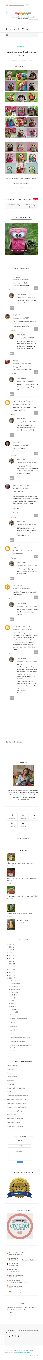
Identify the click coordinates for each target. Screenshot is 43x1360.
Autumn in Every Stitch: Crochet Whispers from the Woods (23, 879)
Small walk (13, 1026)
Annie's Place (13, 1258)
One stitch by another (17, 251)
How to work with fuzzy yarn (16, 1088)
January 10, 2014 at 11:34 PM (26, 422)
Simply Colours (14, 1269)
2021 (10, 958)
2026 (10, 944)
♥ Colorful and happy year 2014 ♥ (21, 1045)
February (14, 1009)
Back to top (32, 1356)
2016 (10, 972)
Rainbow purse (11, 1114)
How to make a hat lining (15, 1126)
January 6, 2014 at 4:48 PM (21, 404)
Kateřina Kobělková (23, 401)
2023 (10, 952)
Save (36, 199)
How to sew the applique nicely (17, 1107)
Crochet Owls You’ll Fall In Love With (19, 914)
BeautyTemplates (25, 1350)
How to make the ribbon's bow (17, 1099)
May (12, 1000)
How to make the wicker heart (16, 1103)
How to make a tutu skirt (15, 1118)
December (14, 981)
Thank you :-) (14, 1034)
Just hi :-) (13, 1030)
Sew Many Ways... (15, 1280)
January (13, 1012)
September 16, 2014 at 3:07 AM (22, 629)
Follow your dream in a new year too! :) (20, 863)
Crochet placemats (13, 1065)
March (13, 1006)
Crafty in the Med (22, 485)
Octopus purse (12, 1073)
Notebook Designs (14, 1271)
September (14, 989)
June (12, 998)
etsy (34, 818)
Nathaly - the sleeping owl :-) (19, 1018)
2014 (10, 978)
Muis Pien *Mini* (14, 1265)
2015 (10, 975)
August (13, 992)
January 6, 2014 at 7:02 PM (21, 445)
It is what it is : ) (21, 626)
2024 (10, 950)
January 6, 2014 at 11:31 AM (26, 297)
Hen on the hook (22, 920)
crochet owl (21, 46)
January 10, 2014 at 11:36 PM (26, 524)
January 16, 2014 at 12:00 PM (22, 550)
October (13, 986)
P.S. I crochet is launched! (17, 1288)
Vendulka (22, 294)
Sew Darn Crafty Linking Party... (18, 1282)
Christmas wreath (12, 1092)
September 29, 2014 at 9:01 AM (27, 606)
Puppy (12, 1022)
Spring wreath (11, 1080)
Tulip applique (11, 1084)
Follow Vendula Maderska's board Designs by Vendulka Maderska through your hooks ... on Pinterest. (21, 1309)
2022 (10, 955)
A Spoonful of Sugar (16, 1292)
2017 (10, 969)
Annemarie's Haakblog (17, 1253)
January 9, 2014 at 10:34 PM (22, 488)
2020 (10, 961)
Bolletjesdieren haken (15, 1254)
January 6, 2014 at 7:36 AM (21, 279)
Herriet (16, 442)
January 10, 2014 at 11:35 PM (26, 462)
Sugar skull (10, 1069)
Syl (14, 547)
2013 (10, 1048)
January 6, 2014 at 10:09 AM (22, 363)
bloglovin (23, 826)
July (12, 995)
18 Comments (9, 199)
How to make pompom (14, 1122)
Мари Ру (17, 315)
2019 (10, 964)
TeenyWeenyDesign (16, 1275)
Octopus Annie (12, 1076)
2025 (10, 947)
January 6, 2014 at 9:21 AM (21, 318)
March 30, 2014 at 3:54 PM (21, 588)
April (12, 1003)
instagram (23, 818)
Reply (36, 288)
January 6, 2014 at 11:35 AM (26, 338)
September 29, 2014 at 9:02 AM (27, 565)
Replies (13, 290)
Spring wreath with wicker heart (17, 1095)
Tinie (15, 360)
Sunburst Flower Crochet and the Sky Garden (23, 1260)
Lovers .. (13, 1015)
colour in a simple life (16, 1286)
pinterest (12, 826)
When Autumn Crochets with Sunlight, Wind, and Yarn (22, 897)
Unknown (18, 586)
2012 (10, 1051)
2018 (10, 967)
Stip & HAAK (13, 1264)
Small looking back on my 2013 (20, 1037)
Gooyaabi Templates (23, 1353)
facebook (12, 818)
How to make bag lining (14, 1111)
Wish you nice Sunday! (17, 1041)
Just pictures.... (13, 1277)
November (14, 983)
